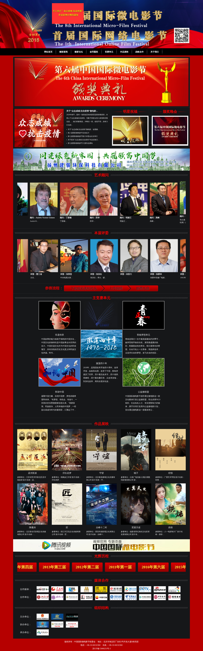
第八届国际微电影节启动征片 (78, 133)
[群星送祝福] (130, 144)
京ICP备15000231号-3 (101, 649)
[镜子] (136, 470)
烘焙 (170, 527)
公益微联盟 (143, 392)
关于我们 (155, 52)
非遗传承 (59, 335)
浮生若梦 (67, 473)
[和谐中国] (60, 386)
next (181, 81)
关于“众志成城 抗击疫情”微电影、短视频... (83, 129)
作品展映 (124, 52)
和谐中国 (59, 392)
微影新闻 (63, 52)
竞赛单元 (109, 52)
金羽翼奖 (94, 52)
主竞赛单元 (101, 298)
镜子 (136, 473)
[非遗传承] (60, 329)
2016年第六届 (126, 567)
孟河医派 (32, 473)
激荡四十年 (101, 363)
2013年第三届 (27, 567)
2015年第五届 (159, 567)
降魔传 (32, 527)
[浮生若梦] (67, 470)
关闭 (6, 81)
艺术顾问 (101, 175)
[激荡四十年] (101, 357)
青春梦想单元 (143, 335)
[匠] (67, 524)
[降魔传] (32, 524)
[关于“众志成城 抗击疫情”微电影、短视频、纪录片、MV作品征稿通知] (39, 146)
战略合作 (139, 52)
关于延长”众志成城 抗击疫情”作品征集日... (83, 140)
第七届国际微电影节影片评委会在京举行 (83, 136)
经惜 (170, 473)
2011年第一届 (93, 567)
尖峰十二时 (101, 527)
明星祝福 (130, 112)
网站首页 (48, 52)
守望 (101, 473)
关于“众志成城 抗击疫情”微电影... (82, 111)
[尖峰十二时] (101, 524)
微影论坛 (79, 52)
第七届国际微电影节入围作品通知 (80, 143)
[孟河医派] (32, 470)
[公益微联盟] (143, 386)
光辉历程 (101, 556)
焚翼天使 (136, 527)
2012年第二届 (60, 567)
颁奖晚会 (170, 112)
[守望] (101, 470)
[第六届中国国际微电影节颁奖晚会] (170, 144)
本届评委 (101, 233)
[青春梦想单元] (143, 329)
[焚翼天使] (136, 524)
